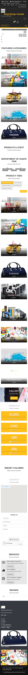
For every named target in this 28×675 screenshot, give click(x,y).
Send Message (14, 539)
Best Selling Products (7, 182)
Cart (16, 4)
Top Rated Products (6, 188)
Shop (8, 4)
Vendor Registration (22, 4)
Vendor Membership (22, 6)
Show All (24, 191)
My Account (5, 25)
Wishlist (12, 4)
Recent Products (17, 185)
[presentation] (20, 35)
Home (5, 4)
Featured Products (6, 185)
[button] (25, 31)
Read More (10, 566)
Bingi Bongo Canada (14, 14)
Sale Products (17, 182)
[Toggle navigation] (26, 26)
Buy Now (14, 398)
